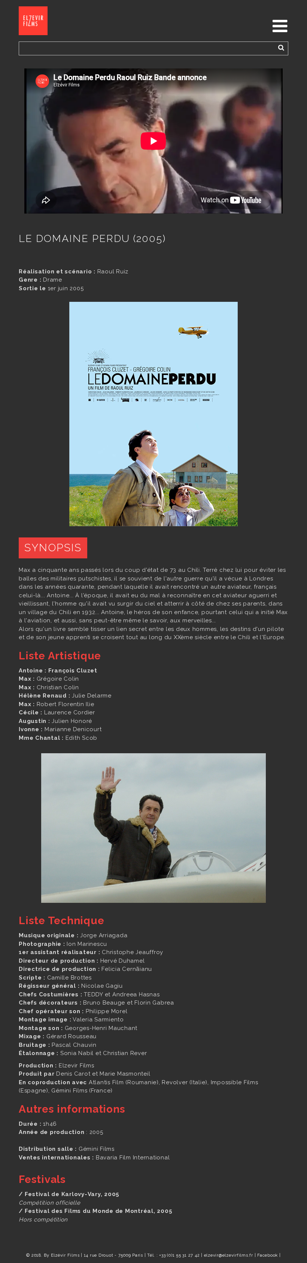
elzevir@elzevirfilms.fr (228, 1255)
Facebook (267, 1255)
